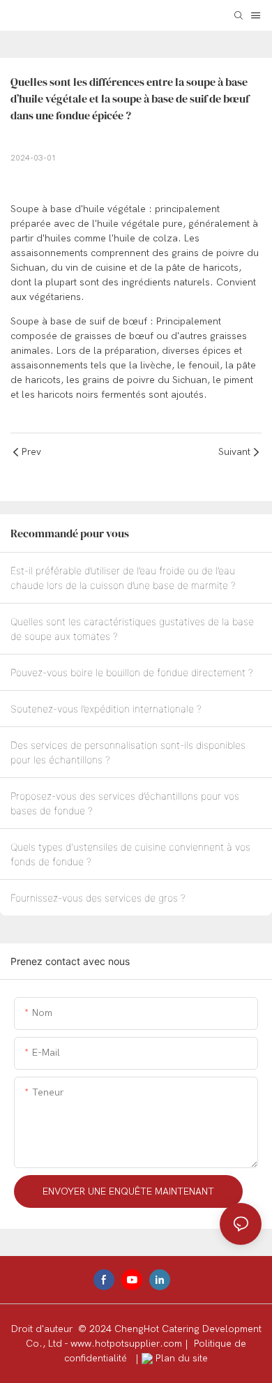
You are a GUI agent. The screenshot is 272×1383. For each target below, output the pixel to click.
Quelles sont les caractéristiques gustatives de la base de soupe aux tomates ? (132, 628)
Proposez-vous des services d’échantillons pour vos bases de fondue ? (124, 803)
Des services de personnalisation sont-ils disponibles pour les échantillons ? (127, 752)
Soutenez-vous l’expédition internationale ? (106, 709)
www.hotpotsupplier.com (127, 1344)
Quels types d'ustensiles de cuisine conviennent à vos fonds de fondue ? (130, 854)
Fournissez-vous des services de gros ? (98, 898)
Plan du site (180, 1358)
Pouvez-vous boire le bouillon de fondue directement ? (131, 672)
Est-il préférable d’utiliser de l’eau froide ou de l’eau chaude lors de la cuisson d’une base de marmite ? (123, 578)
